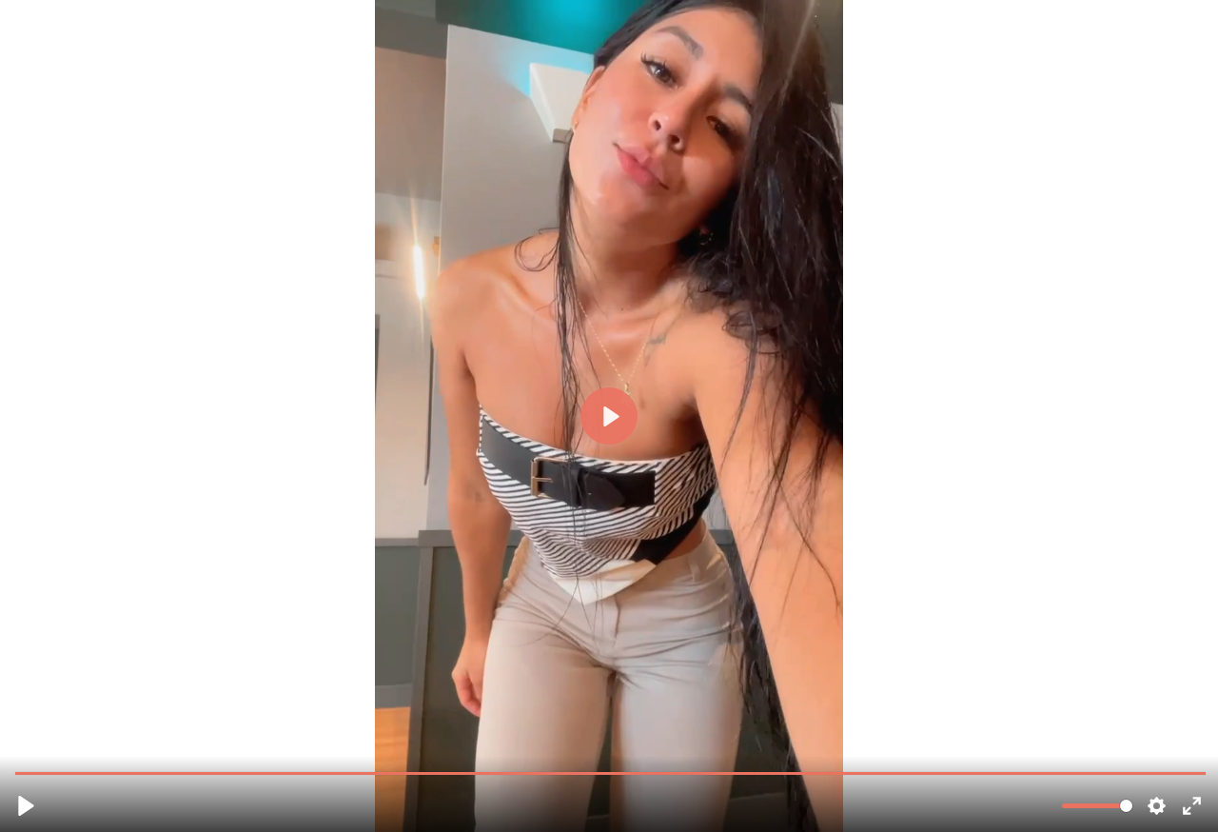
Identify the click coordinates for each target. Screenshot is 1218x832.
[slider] (611, 772)
